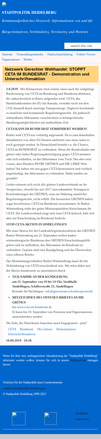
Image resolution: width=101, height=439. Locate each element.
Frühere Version (85, 54)
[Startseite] (10, 4)
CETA (12, 329)
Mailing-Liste (78, 360)
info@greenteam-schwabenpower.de (69, 291)
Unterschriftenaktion (22, 334)
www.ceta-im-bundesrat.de (34, 307)
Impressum (82, 419)
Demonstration (66, 329)
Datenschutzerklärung (60, 54)
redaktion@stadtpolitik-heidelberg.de (24, 388)
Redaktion (82, 413)
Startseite (7, 54)
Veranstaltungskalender (29, 54)
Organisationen (11, 59)
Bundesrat (26, 329)
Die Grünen (44, 329)
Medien (28, 59)
